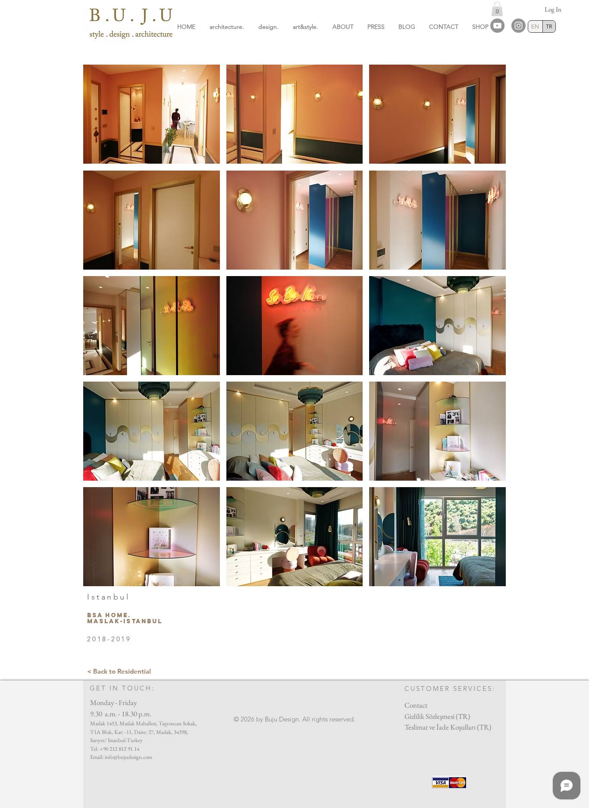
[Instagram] (518, 26)
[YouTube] (497, 26)
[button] (497, 9)
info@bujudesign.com (128, 757)
